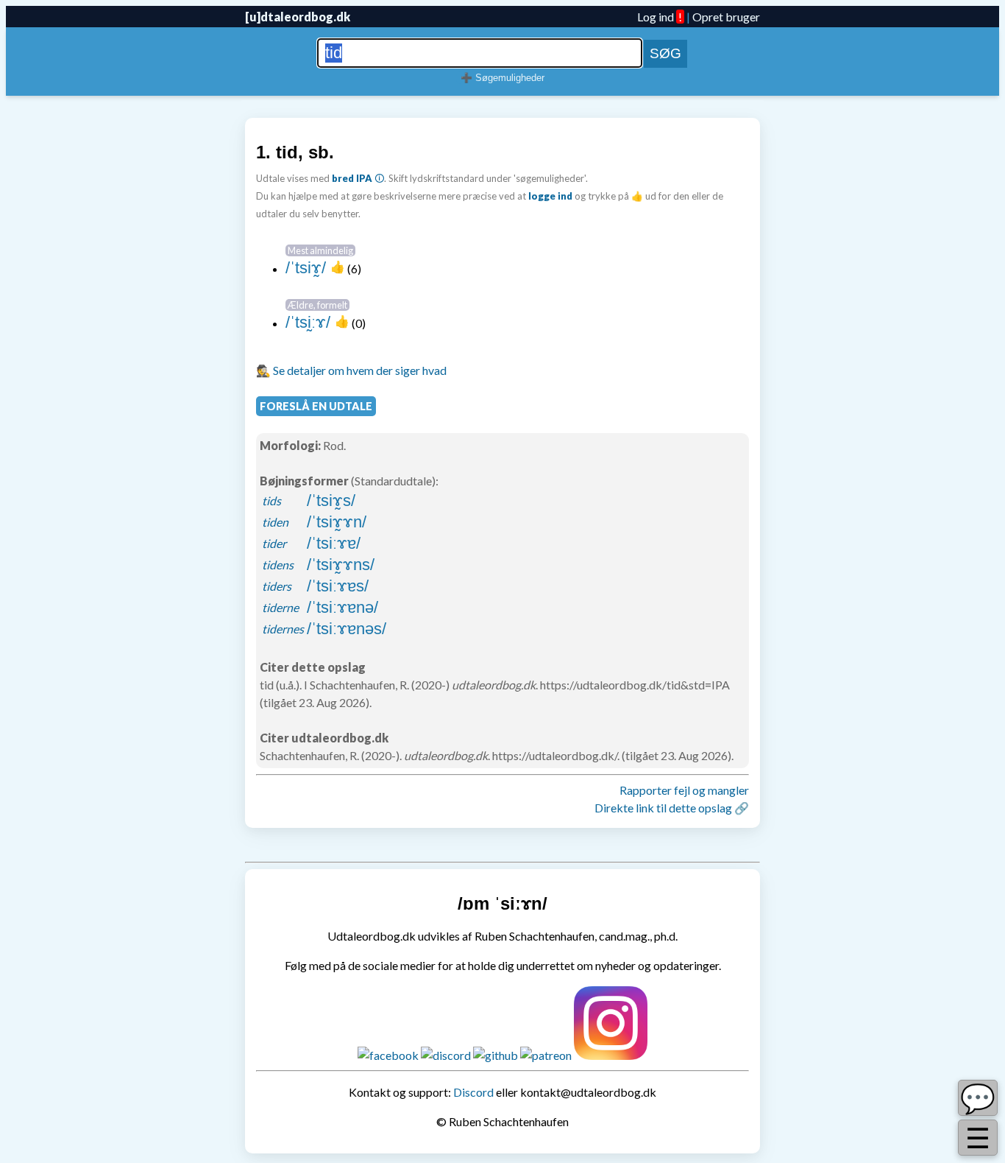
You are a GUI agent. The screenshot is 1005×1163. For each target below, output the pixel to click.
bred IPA (352, 178)
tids (271, 500)
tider (274, 543)
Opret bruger (726, 17)
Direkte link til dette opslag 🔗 (671, 808)
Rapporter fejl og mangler (684, 790)
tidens (278, 565)
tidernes (283, 629)
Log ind (655, 17)
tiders (276, 586)
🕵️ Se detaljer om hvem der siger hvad (351, 370)
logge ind (550, 196)
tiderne (280, 607)
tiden (275, 522)
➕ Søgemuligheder (502, 77)
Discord (473, 1092)
